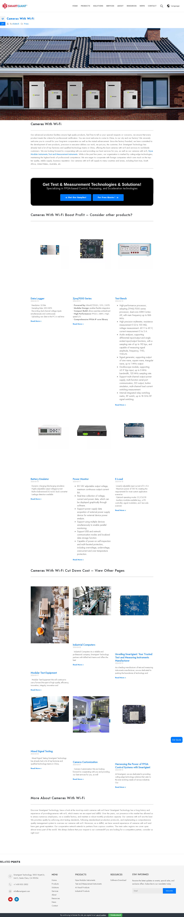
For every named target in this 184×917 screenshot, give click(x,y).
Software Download (118, 880)
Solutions (98, 6)
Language (175, 6)
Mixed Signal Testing (42, 751)
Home (75, 6)
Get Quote (176, 739)
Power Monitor (81, 479)
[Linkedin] (16, 899)
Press (26, 23)
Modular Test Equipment (44, 673)
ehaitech (15, 23)
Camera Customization (85, 762)
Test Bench (121, 298)
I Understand (115, 915)
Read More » (36, 321)
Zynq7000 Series (82, 298)
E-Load (119, 479)
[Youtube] (10, 899)
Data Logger (37, 298)
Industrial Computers (84, 645)
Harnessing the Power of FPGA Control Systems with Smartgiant (132, 765)
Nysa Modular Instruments (85, 880)
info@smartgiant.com (22, 891)
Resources (131, 6)
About (120, 6)
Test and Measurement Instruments (63, 154)
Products (85, 6)
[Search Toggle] (161, 6)
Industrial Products (82, 891)
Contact (152, 6)
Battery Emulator (40, 479)
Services (110, 6)
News (142, 6)
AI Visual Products (82, 887)
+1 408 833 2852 (21, 884)
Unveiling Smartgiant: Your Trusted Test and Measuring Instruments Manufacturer (133, 657)
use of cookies (101, 915)
